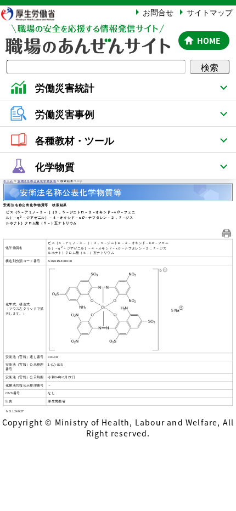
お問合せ (158, 12)
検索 (209, 66)
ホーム (8, 181)
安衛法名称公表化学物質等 (37, 181)
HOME (209, 40)
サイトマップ (210, 12)
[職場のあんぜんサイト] (87, 31)
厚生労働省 (33, 13)
